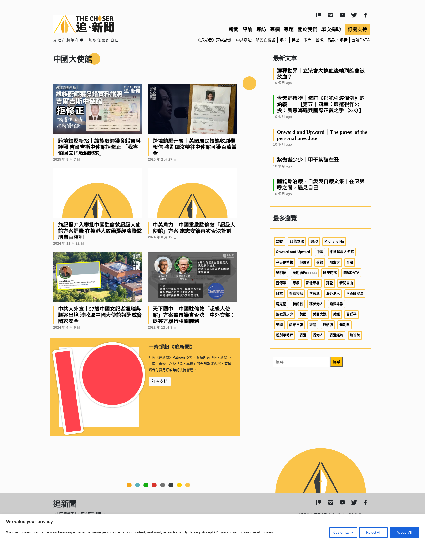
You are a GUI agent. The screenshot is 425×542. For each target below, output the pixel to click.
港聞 (284, 40)
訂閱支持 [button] (159, 381)
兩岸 (308, 40)
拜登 (329, 283)
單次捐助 (331, 29)
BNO (314, 241)
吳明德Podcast (305, 273)
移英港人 (316, 304)
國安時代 (330, 273)
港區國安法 (355, 293)
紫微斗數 (336, 304)
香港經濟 (336, 335)
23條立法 (297, 241)
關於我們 (307, 29)
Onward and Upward (293, 252)
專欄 (275, 29)
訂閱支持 (357, 29)
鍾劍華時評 (284, 335)
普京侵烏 (296, 293)
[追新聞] (104, 24)
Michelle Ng (334, 241)
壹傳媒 (281, 283)
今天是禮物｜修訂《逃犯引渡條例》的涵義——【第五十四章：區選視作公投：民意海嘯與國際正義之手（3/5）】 (321, 104)
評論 (247, 29)
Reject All (373, 532)
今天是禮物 (284, 262)
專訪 (261, 29)
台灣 (349, 262)
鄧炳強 (328, 325)
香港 (303, 335)
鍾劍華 (344, 325)
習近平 (351, 314)
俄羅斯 (305, 262)
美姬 (336, 314)
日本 (279, 293)
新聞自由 (346, 283)
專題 (289, 29)
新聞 (234, 29)
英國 (296, 40)
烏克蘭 (281, 304)
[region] (212, 528)
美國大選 (320, 314)
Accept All (404, 532)
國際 (320, 40)
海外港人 (333, 293)
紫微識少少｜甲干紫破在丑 (308, 160)
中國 (320, 252)
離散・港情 (338, 40)
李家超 (314, 293)
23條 (279, 241)
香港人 (318, 335)
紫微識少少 (284, 314)
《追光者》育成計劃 (214, 40)
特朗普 (298, 304)
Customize (341, 532)
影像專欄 (313, 283)
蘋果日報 (296, 325)
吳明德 (281, 273)
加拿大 (335, 262)
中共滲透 (244, 40)
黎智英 (355, 335)
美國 (303, 314)
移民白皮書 (265, 40)
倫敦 (319, 262)
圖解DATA (361, 40)
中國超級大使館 (342, 252)
